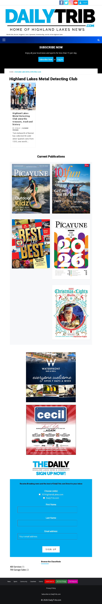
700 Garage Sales (18, 569)
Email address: (51, 531)
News (9, 581)
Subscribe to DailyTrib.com (51, 594)
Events (41, 581)
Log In (60, 59)
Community (23, 581)
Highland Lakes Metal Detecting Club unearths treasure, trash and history (23, 119)
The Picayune (73, 581)
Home (11, 72)
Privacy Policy (51, 588)
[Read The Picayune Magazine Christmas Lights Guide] (71, 312)
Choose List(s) (51, 491)
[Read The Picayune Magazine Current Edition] (31, 189)
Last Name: (51, 517)
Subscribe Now (45, 59)
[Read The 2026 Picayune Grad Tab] (71, 249)
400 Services (15, 566)
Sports (15, 581)
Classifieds (33, 581)
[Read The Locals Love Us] (31, 243)
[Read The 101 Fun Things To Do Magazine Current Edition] (71, 189)
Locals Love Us (50, 581)
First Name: (51, 504)
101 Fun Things (61, 581)
